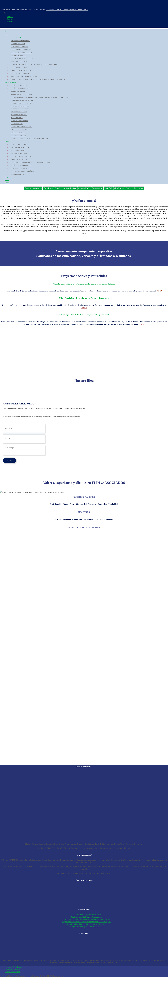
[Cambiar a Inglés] (6, 983)
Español (10, 17)
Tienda (7, 180)
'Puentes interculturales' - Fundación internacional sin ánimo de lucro (84, 284)
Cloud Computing (18, 132)
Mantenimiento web (19, 115)
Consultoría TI (17, 124)
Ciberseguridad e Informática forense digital (29, 138)
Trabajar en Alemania (19, 67)
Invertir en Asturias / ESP (21, 70)
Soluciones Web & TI (11, 82)
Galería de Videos (18, 150)
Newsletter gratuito (19, 144)
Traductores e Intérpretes (21, 49)
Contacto (7, 183)
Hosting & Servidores (19, 121)
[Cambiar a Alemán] (6, 985)
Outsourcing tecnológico (21, 126)
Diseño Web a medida (19, 85)
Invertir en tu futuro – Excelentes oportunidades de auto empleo (38, 79)
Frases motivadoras (19, 153)
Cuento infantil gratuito (21, 156)
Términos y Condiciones (13, 967)
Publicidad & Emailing (20, 109)
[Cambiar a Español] (6, 980)
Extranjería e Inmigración (21, 52)
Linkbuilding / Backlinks (21, 103)
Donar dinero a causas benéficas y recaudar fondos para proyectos (86, 919)
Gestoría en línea (18, 44)
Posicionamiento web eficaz (22, 100)
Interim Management (19, 61)
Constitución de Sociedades (22, 58)
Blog (6, 177)
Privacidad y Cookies (12, 969)
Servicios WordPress (19, 112)
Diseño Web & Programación (22, 165)
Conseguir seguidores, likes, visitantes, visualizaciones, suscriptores (39, 97)
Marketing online (18, 91)
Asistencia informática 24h (22, 168)
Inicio (6, 35)
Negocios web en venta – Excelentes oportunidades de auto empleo (86, 922)
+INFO (160, 291)
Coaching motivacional (20, 73)
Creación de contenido (20, 106)
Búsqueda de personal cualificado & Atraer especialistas (34, 64)
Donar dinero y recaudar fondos (24, 76)
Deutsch (10, 21)
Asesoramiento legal (19, 46)
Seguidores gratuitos (19, 159)
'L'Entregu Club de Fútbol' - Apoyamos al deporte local (84, 315)
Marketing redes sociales (21, 94)
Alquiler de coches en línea (22, 171)
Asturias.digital (17, 174)
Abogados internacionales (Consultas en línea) (30, 162)
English (10, 19)
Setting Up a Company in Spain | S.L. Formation (86, 927)
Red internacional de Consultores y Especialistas (67, 10)
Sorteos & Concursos (12, 972)
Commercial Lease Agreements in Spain (86, 915)
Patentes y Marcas (18, 55)
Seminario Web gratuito (20, 147)
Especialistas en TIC (19, 129)
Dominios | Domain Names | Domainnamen (86, 917)
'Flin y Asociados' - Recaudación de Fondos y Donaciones (84, 298)
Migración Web (17, 118)
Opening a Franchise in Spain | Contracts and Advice (86, 924)
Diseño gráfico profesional (22, 88)
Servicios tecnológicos (20, 41)
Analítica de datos (18, 135)
